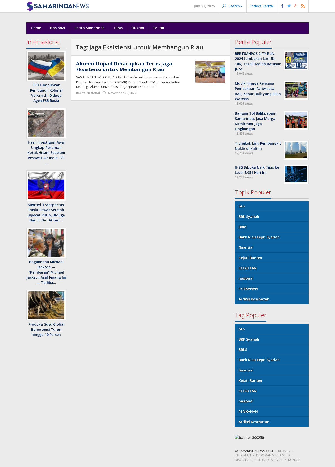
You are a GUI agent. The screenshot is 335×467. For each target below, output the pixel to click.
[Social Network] (293, 6)
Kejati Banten (250, 257)
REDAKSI (284, 451)
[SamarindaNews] (57, 5)
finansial (246, 247)
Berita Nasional (88, 93)
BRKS (243, 226)
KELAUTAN (248, 268)
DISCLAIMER (243, 459)
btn (242, 206)
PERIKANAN (248, 288)
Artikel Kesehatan (254, 299)
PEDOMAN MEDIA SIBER (273, 455)
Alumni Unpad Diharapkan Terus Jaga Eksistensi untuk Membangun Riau (124, 66)
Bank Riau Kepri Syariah (259, 237)
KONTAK (294, 459)
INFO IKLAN (243, 455)
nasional (246, 278)
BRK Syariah (249, 216)
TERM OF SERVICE (270, 459)
